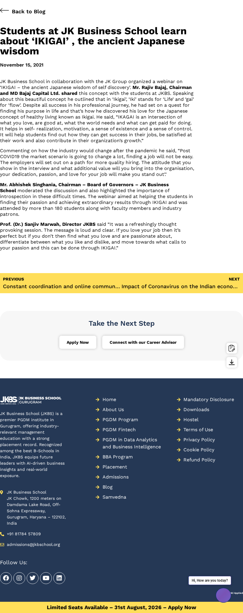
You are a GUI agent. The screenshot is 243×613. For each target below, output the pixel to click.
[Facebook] (6, 578)
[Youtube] (46, 578)
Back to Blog (28, 11)
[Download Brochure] (231, 362)
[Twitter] (33, 578)
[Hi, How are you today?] (223, 595)
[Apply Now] (231, 348)
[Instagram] (19, 578)
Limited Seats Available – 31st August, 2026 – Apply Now (121, 607)
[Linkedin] (59, 578)
